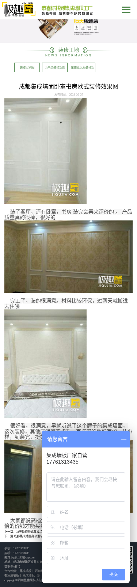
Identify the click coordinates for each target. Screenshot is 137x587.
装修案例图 (27, 67)
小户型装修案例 (55, 67)
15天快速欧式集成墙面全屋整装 (36, 532)
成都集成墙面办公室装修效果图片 (36, 536)
